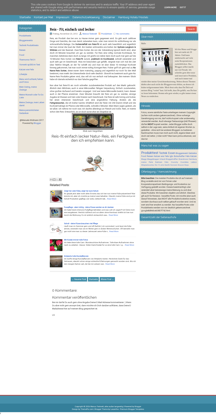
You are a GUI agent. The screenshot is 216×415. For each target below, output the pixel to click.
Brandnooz (183, 159)
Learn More (170, 7)
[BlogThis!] (54, 179)
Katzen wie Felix (26, 69)
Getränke (192, 153)
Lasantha (115, 409)
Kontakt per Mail (43, 17)
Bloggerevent (182, 153)
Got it (183, 7)
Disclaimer (109, 17)
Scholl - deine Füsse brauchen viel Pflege (81, 223)
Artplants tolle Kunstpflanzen (76, 256)
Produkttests (25, 35)
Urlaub (162, 159)
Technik (163, 153)
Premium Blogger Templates (132, 409)
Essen (171, 153)
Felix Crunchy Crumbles (176, 162)
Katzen (193, 156)
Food (21, 55)
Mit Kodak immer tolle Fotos (76, 240)
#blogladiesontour (147, 165)
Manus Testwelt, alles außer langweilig (106, 406)
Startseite (25, 17)
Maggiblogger (153, 159)
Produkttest (106, 34)
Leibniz (194, 162)
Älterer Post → (107, 279)
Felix (187, 156)
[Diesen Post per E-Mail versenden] (51, 179)
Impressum (62, 17)
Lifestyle (23, 74)
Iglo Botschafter (177, 156)
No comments (122, 34)
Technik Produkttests (28, 45)
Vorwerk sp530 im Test (29, 64)
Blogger (37, 123)
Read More (111, 199)
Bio (156, 165)
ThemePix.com (87, 409)
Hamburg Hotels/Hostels (133, 17)
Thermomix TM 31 (27, 60)
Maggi (144, 159)
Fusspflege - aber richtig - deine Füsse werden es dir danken (89, 207)
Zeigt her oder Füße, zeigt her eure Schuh (81, 191)
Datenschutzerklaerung (86, 17)
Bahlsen (158, 162)
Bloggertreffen (172, 159)
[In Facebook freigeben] (60, 179)
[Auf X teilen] (57, 179)
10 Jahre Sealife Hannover (167, 165)
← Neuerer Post (79, 279)
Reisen (22, 50)
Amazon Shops (183, 165)
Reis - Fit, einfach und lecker (72, 29)
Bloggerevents (26, 40)
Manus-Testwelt (90, 34)
